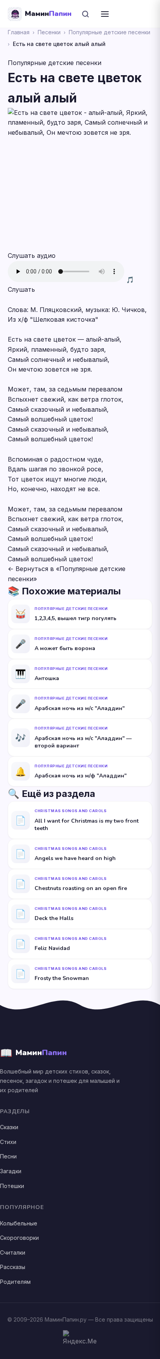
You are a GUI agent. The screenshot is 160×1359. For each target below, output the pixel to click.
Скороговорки (19, 1237)
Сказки (9, 1127)
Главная (19, 32)
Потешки (12, 1186)
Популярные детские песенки (109, 32)
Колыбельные (18, 1223)
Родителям (15, 1281)
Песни (8, 1156)
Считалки (12, 1252)
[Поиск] (85, 14)
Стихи (8, 1142)
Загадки (10, 1171)
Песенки (49, 32)
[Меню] (104, 14)
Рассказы (12, 1267)
